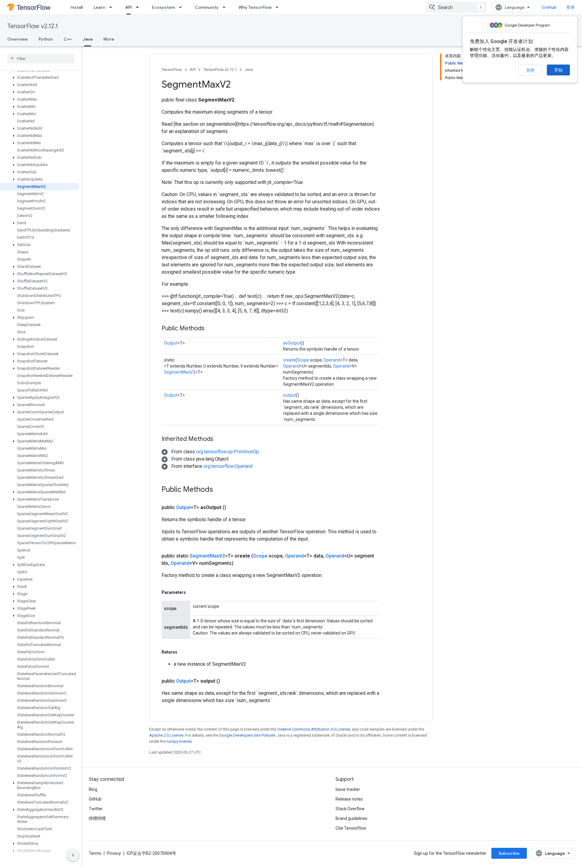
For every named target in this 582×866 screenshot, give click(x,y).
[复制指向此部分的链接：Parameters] (192, 592)
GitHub (549, 7)
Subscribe (509, 853)
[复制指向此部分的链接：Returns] (183, 652)
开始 (558, 70)
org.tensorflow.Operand (228, 466)
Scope (303, 360)
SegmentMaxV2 (179, 372)
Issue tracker (348, 789)
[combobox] (456, 7)
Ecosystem (163, 7)
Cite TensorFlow (351, 828)
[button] (39, 77)
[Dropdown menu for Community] (226, 7)
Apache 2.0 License (166, 735)
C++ (68, 39)
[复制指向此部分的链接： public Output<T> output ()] (227, 681)
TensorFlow (172, 69)
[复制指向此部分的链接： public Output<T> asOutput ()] (233, 507)
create (289, 360)
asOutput (292, 343)
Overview (17, 39)
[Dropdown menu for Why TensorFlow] (279, 7)
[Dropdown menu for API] (139, 7)
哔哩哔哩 (97, 818)
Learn (99, 7)
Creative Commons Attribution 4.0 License (313, 729)
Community (207, 7)
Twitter (96, 808)
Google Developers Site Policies (247, 735)
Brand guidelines (351, 818)
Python (45, 39)
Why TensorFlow (255, 7)
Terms (95, 853)
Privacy (114, 853)
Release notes (349, 799)
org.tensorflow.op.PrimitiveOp (227, 452)
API (128, 7)
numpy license (179, 741)
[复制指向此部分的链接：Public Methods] (211, 328)
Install (77, 7)
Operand (331, 360)
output (289, 395)
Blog (93, 789)
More (108, 39)
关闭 (530, 70)
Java (87, 39)
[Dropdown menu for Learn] (112, 7)
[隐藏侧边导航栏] (73, 855)
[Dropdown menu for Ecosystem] (182, 7)
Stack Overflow (350, 808)
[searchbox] (40, 58)
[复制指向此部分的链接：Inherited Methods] (219, 439)
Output (170, 343)
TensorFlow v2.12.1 (32, 26)
